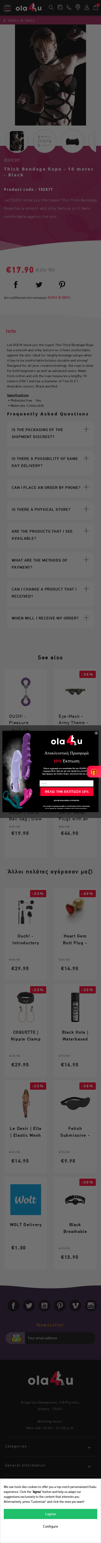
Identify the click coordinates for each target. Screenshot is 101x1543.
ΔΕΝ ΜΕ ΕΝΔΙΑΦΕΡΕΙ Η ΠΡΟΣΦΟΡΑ (66, 800)
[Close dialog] (96, 733)
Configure (50, 1526)
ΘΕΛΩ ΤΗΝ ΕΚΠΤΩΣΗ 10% (67, 791)
